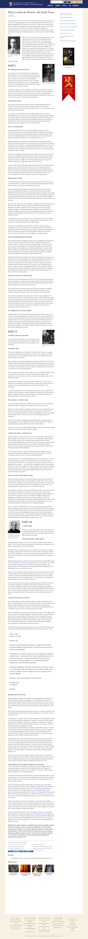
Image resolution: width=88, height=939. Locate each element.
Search (40, 936)
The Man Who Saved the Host (44, 931)
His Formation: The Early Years (39, 844)
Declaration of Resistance (37, 812)
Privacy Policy (53, 936)
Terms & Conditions (59, 936)
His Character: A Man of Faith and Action (16, 846)
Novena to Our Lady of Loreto (15, 928)
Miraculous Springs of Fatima (30, 931)
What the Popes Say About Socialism (58, 925)
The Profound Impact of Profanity (44, 929)
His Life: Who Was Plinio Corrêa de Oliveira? (17, 844)
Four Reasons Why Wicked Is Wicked (67, 20)
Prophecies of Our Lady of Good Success (68, 23)
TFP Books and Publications (38, 850)
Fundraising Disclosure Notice (46, 936)
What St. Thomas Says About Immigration (68, 26)
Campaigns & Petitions (58, 927)
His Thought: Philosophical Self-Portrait (16, 848)
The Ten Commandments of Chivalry (67, 30)
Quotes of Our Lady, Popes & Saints (15, 925)
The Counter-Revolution (58, 919)
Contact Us (36, 936)
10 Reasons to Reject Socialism (58, 923)
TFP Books (72, 930)
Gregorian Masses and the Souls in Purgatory (67, 37)
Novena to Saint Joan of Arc (65, 33)
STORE (67, 2)
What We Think (72, 923)
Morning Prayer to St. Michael (66, 17)
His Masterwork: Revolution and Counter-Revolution (42, 848)
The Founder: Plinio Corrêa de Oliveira (68, 40)
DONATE (74, 2)
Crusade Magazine (72, 925)
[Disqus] (31, 895)
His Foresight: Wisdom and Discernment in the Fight (42, 846)
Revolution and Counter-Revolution (58, 921)
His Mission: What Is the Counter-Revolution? (17, 850)
